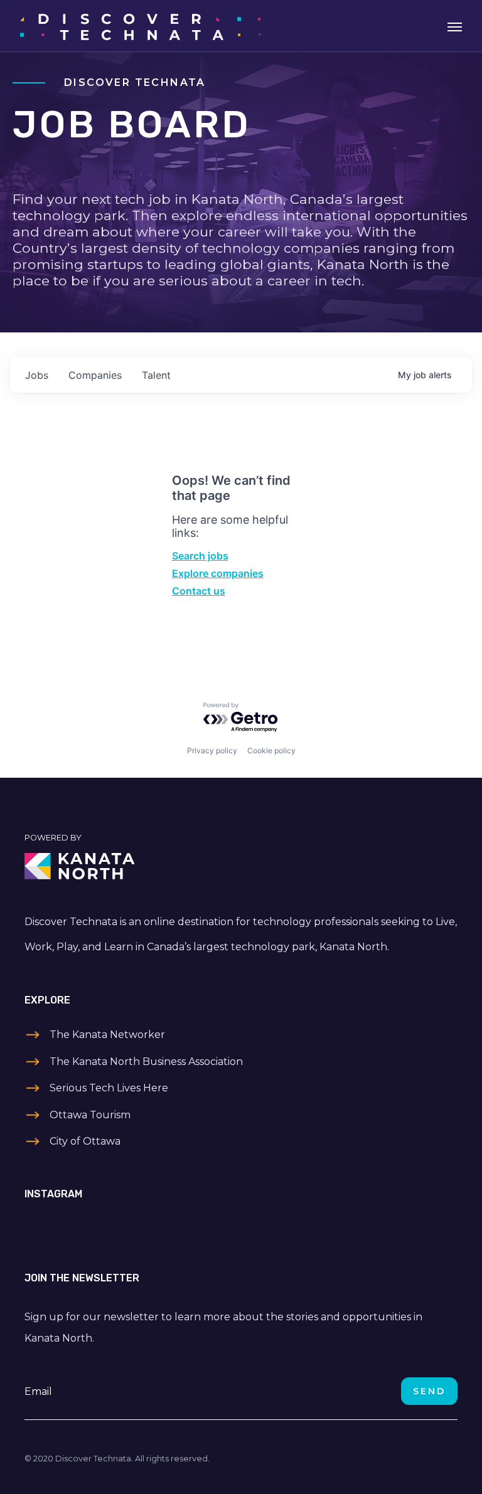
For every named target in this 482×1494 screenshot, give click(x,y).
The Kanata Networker (107, 1035)
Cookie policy (271, 750)
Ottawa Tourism (90, 1115)
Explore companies (218, 573)
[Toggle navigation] (454, 25)
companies (95, 375)
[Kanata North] (241, 866)
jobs (36, 375)
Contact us (198, 591)
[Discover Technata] (140, 25)
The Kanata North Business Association (146, 1062)
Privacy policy (212, 750)
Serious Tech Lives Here (109, 1088)
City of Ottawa (85, 1141)
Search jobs (200, 555)
